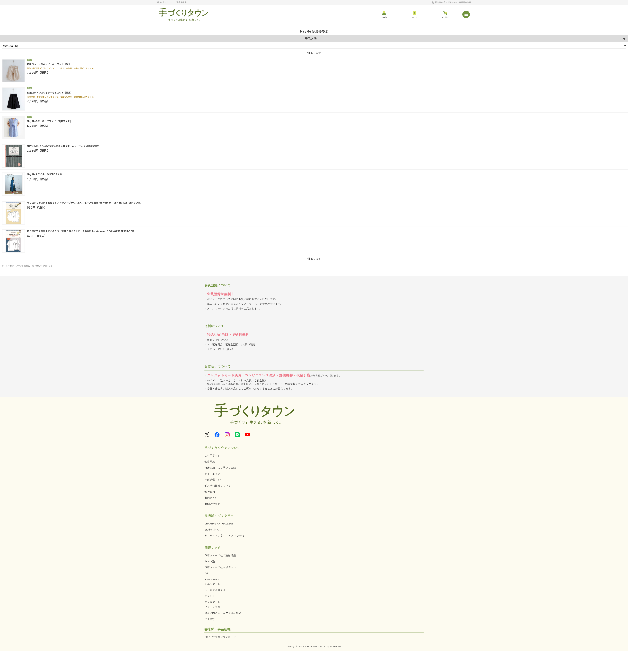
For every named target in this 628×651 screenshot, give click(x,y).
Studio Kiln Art (212, 529)
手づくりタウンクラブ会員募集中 (171, 2)
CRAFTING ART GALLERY (218, 523)
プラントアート (213, 596)
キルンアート (212, 584)
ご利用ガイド (212, 455)
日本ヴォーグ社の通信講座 (220, 555)
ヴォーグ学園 (212, 607)
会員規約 (209, 461)
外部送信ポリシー (214, 479)
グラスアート (212, 602)
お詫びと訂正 (212, 498)
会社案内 (209, 492)
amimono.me (211, 579)
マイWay (209, 619)
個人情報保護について (217, 486)
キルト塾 (209, 561)
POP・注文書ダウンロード (220, 637)
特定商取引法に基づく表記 (220, 468)
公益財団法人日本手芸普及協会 (222, 613)
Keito (207, 573)
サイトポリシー (213, 474)
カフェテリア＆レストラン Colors (224, 535)
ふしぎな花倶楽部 (214, 590)
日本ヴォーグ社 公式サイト (220, 567)
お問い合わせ (212, 504)
